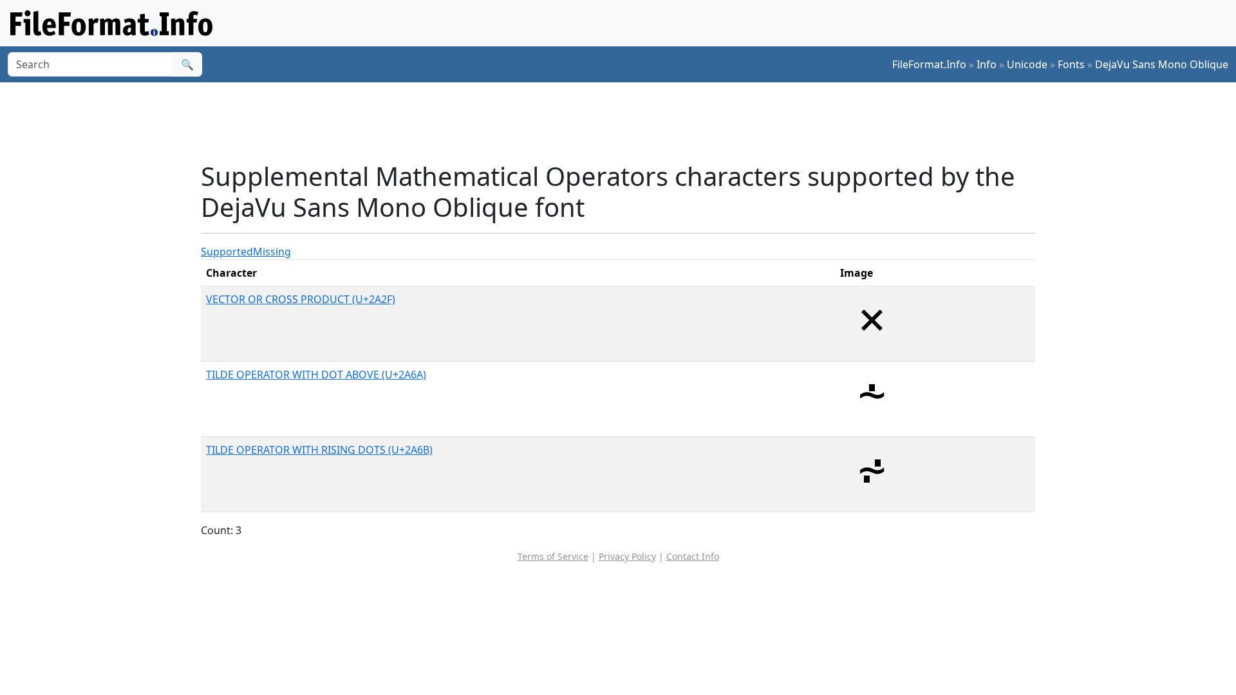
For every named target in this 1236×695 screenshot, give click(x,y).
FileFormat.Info (929, 64)
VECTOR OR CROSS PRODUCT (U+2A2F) (300, 299)
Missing (272, 252)
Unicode (1027, 64)
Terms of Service (553, 556)
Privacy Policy (627, 556)
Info (987, 64)
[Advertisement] (625, 122)
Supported (227, 252)
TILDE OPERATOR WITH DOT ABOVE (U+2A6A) (316, 374)
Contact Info (692, 556)
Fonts (1071, 64)
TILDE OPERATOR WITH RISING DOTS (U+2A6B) (319, 450)
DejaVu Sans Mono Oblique (1161, 64)
